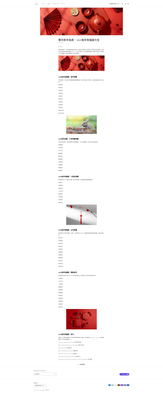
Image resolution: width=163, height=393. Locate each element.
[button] (44, 3)
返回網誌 (82, 364)
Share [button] (61, 46)
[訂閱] (55, 374)
